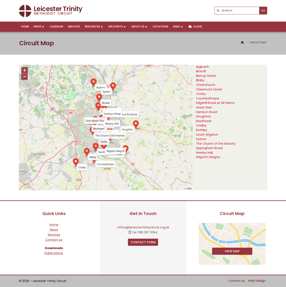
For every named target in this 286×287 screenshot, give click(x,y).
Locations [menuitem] (160, 26)
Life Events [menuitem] (115, 26)
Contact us (53, 240)
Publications (54, 253)
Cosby (201, 94)
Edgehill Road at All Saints (215, 103)
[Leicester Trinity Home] (25, 11)
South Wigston (207, 135)
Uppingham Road (209, 148)
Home (53, 225)
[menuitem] (195, 27)
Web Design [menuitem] (256, 281)
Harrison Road (206, 112)
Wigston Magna (208, 157)
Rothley (201, 130)
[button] (110, 131)
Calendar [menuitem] (56, 26)
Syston (201, 139)
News (54, 230)
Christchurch (205, 85)
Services (54, 235)
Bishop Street (206, 76)
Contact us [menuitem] (236, 281)
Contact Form (143, 242)
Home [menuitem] (25, 26)
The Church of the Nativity (216, 144)
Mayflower (204, 121)
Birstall (201, 71)
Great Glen (204, 107)
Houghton (203, 116)
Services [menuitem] (74, 26)
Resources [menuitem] (92, 26)
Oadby (201, 125)
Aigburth (202, 67)
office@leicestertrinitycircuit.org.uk (143, 227)
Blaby (200, 80)
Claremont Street (209, 89)
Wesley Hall (204, 153)
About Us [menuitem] (137, 26)
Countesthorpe (207, 98)
